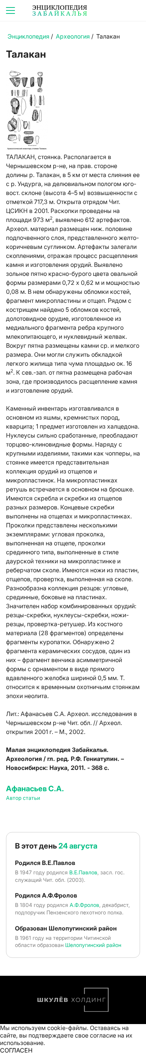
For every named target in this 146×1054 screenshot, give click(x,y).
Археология (73, 36)
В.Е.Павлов (83, 872)
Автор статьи (23, 798)
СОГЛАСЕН (16, 1050)
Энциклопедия (28, 36)
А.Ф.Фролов (84, 905)
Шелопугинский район (93, 945)
